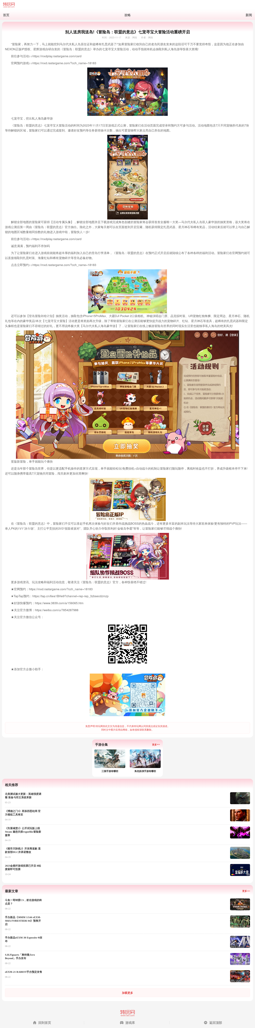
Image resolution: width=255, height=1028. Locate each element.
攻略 (127, 15)
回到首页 (44, 1022)
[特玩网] (127, 4)
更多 (154, 744)
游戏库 (130, 1022)
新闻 (249, 15)
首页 (6, 15)
